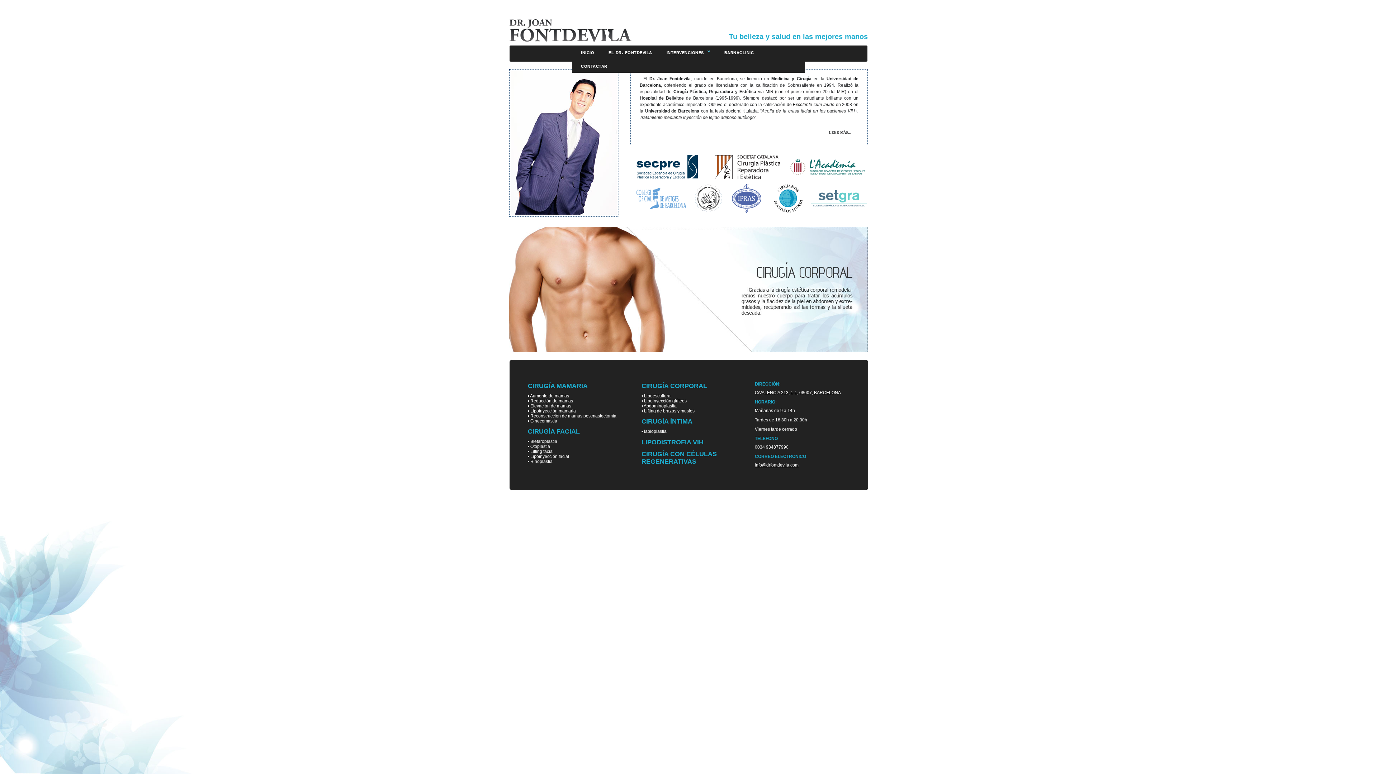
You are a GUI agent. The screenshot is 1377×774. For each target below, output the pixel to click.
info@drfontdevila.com (777, 465)
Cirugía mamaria (558, 386)
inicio (587, 52)
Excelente (802, 104)
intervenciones (685, 52)
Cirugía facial (554, 431)
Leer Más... (840, 132)
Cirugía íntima (667, 421)
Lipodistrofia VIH (673, 442)
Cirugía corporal (674, 386)
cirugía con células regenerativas (679, 457)
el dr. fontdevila (630, 52)
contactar (594, 66)
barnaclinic (739, 52)
